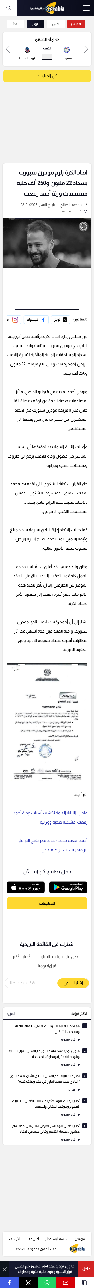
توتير (66, 319)
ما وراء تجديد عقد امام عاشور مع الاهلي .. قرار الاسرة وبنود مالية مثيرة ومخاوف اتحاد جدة (44, 1269)
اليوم (35, 24)
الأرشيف (14, 1239)
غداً (15, 24)
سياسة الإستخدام (56, 1239)
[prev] (86, 49)
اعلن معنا (33, 1239)
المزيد (11, 1013)
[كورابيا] (47, 8)
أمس (55, 24)
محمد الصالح (69, 205)
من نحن (80, 1239)
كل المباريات (47, 76)
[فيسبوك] (36, 320)
